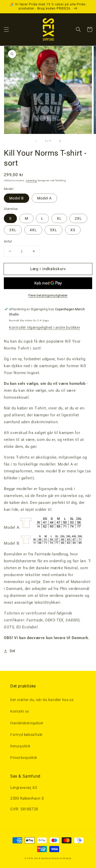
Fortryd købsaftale (26, 735)
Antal (8, 241)
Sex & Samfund (42, 858)
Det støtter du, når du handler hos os (41, 700)
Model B (16, 198)
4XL (33, 230)
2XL (78, 218)
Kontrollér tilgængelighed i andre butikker (44, 327)
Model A (44, 198)
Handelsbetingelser (27, 723)
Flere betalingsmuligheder (48, 295)
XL (59, 218)
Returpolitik (20, 746)
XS (72, 230)
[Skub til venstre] (36, 141)
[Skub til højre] (59, 141)
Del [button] (12, 651)
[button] (6, 29)
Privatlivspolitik (23, 758)
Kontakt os (19, 711)
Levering (31, 180)
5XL (53, 230)
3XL (12, 230)
